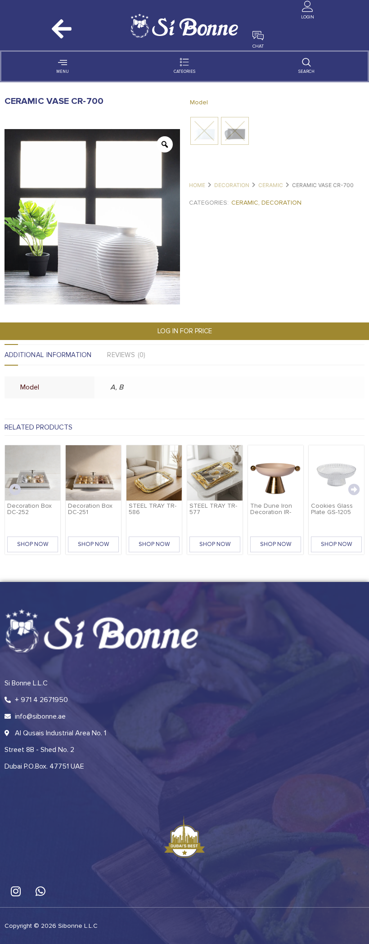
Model (199, 102)
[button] (15, 489)
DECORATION (231, 185)
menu (62, 71)
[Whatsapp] (40, 891)
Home (197, 185)
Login (307, 17)
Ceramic (270, 185)
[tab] (55, 354)
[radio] (204, 130)
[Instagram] (15, 891)
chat (258, 46)
